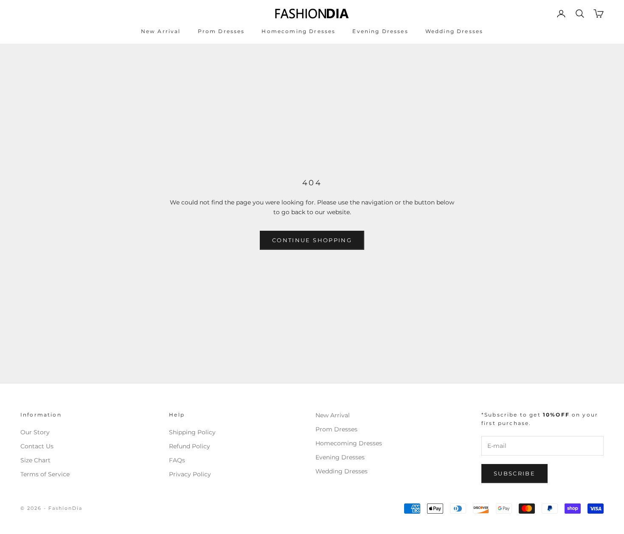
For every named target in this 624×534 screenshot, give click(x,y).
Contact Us (36, 446)
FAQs (177, 460)
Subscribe (514, 473)
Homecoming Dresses (298, 31)
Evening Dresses (380, 31)
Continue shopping (312, 240)
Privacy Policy (190, 474)
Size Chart (35, 460)
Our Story (35, 432)
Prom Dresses (221, 31)
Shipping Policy (192, 432)
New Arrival (161, 31)
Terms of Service (45, 474)
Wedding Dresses (454, 31)
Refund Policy (189, 446)
